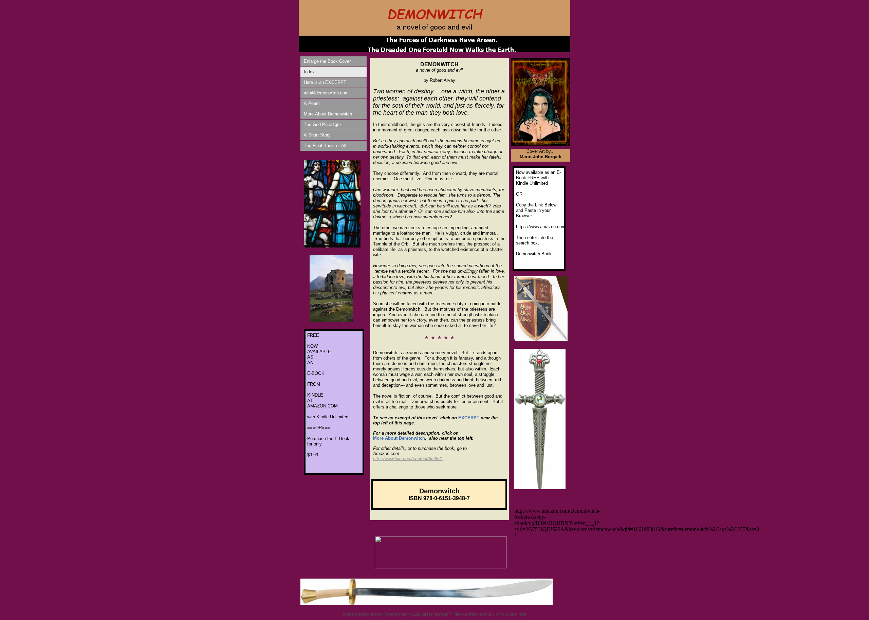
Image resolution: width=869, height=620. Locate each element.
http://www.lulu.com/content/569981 (408, 458)
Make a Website (468, 614)
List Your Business (509, 614)
